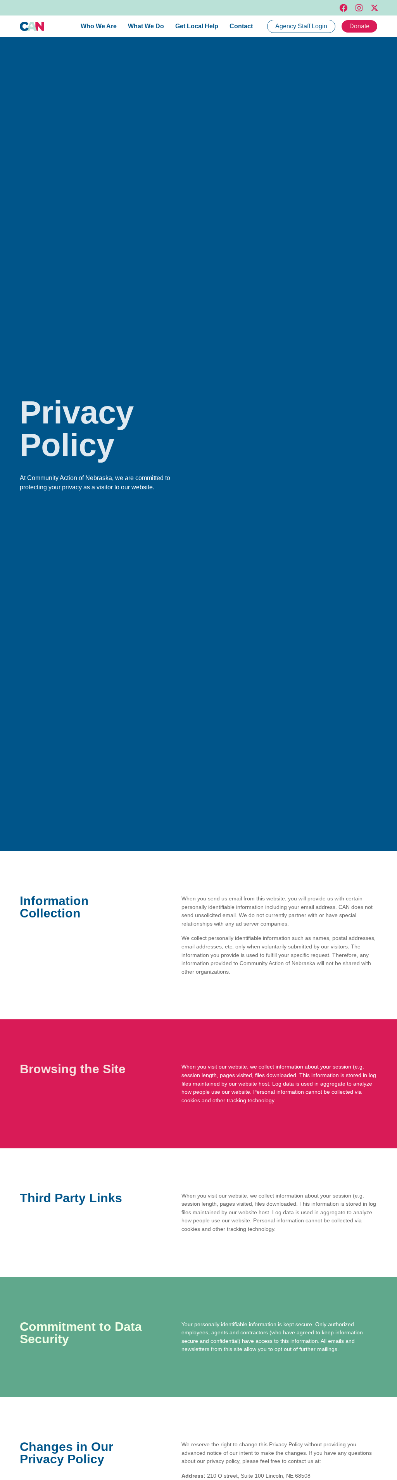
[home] (32, 26)
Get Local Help (196, 26)
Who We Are (99, 26)
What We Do (146, 26)
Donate (359, 26)
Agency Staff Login (301, 26)
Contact (241, 26)
